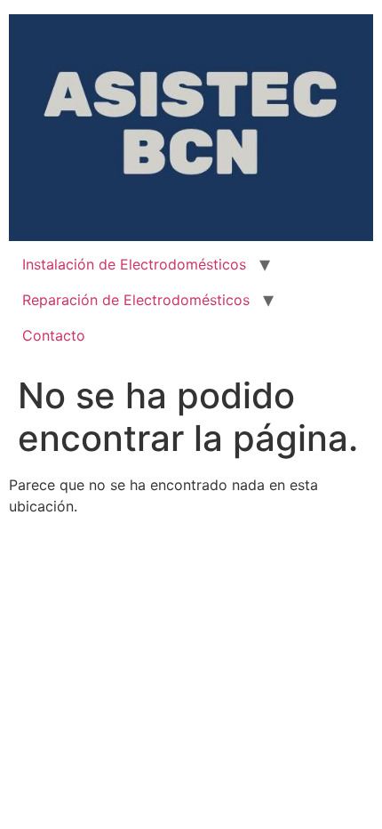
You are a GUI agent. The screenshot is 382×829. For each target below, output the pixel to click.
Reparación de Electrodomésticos (136, 300)
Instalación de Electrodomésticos (134, 264)
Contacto (53, 335)
